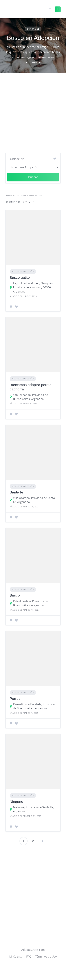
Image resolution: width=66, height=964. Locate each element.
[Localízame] (55, 159)
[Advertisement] (33, 114)
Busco (15, 595)
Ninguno (16, 801)
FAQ (28, 956)
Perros (15, 698)
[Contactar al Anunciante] (11, 307)
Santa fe (16, 492)
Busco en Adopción (23, 271)
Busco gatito (20, 277)
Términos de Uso (46, 956)
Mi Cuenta (15, 956)
